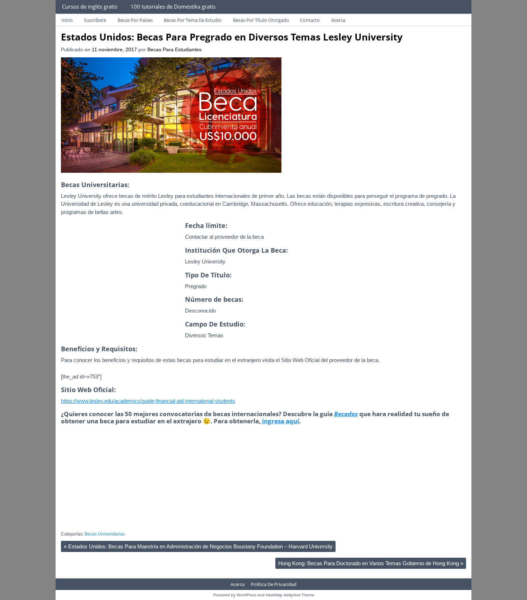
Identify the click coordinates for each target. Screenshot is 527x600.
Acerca (338, 20)
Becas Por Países (135, 20)
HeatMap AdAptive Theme (290, 594)
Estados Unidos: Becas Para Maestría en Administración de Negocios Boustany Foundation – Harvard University (198, 546)
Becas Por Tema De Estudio (193, 20)
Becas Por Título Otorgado (261, 20)
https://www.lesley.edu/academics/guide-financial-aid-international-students (148, 401)
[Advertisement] (121, 288)
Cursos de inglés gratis (89, 6)
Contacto (310, 20)
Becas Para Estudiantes (174, 49)
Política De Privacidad (273, 584)
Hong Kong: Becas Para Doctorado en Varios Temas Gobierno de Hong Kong (370, 563)
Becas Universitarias (105, 534)
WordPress (246, 594)
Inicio (67, 20)
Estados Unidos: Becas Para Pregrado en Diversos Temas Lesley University (232, 36)
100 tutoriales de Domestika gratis (172, 6)
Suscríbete (95, 20)
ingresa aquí (280, 421)
